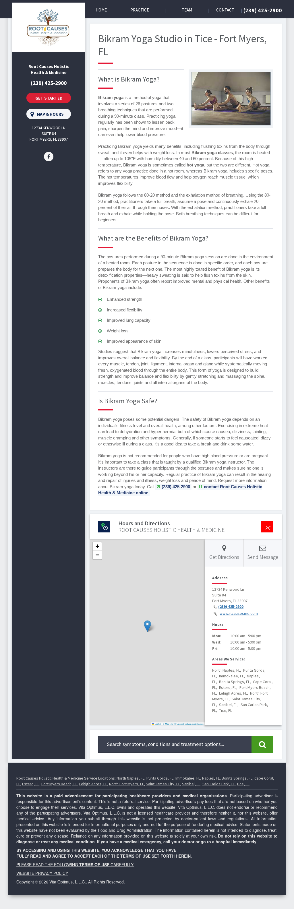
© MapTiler (168, 723)
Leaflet (157, 723)
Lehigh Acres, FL (93, 783)
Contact (225, 10)
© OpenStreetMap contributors (189, 723)
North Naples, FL (130, 778)
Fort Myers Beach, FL (59, 783)
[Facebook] (49, 156)
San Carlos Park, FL (218, 783)
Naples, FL (211, 778)
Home (101, 10)
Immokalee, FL (187, 778)
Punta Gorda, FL (159, 778)
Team (187, 10)
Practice (139, 10)
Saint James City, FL (163, 783)
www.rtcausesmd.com (239, 613)
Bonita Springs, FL (237, 778)
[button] (147, 626)
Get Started (49, 98)
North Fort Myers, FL (126, 783)
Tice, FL (243, 783)
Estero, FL (30, 783)
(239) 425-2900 (262, 10)
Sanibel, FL (191, 783)
